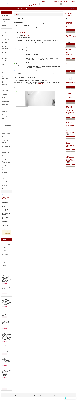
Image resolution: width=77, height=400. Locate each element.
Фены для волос (5, 169)
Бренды (12, 8)
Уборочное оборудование (5, 173)
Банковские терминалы (4, 110)
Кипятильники (5, 136)
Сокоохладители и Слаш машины (6, 93)
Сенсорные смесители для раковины (5, 140)
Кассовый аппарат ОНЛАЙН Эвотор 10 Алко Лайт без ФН (70, 160)
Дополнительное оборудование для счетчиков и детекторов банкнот (6, 83)
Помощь (4, 250)
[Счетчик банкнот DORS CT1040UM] (71, 64)
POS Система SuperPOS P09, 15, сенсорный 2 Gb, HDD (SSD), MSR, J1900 (70, 113)
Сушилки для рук (5, 152)
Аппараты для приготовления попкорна (5, 48)
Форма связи (4, 270)
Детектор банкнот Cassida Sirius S (70, 146)
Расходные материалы (4, 177)
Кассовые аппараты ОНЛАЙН (6, 20)
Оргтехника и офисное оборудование (5, 25)
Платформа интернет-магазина (33, 399)
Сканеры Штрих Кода (5, 117)
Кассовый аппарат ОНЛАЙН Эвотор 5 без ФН (70, 40)
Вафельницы (4, 67)
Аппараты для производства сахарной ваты (5, 60)
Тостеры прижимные (6, 101)
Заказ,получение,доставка (39, 8)
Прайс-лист (4, 257)
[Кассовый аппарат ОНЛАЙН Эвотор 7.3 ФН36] (71, 51)
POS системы (5, 104)
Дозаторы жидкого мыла (6, 156)
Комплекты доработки (4, 184)
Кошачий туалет (5, 181)
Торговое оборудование (26, 8)
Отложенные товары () (58, 1)
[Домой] (3, 8)
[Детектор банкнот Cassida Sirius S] (71, 142)
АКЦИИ (18, 8)
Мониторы (4, 29)
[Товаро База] (9, 3)
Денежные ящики (6, 114)
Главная (16, 14)
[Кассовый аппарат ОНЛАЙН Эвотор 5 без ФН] (71, 37)
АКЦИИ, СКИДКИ (6, 244)
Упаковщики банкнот (6, 133)
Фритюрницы (5, 107)
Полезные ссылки (6, 265)
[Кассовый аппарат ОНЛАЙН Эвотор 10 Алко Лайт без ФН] (71, 156)
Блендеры (4, 69)
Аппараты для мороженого (5, 43)
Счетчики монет (5, 130)
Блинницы (4, 64)
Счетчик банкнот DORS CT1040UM (70, 67)
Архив (3, 188)
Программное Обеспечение (5, 122)
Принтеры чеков (5, 32)
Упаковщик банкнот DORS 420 (70, 83)
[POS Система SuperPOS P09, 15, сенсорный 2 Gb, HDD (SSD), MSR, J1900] (71, 108)
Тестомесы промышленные (5, 98)
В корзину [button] (70, 58)
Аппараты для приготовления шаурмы (5, 54)
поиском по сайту (28, 35)
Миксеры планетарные (5, 77)
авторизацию (23, 32)
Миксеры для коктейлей (5, 73)
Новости (4, 259)
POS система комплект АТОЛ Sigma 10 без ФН (70, 97)
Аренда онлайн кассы (5, 16)
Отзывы (3, 262)
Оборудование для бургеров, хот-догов (6, 89)
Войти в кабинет (43, 1)
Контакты (49, 8)
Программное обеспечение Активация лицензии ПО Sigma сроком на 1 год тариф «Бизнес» (70, 132)
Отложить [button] (70, 31)
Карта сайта (4, 268)
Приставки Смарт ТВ (6, 39)
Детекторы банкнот (6, 125)
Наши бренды (5, 247)
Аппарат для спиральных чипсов (6, 36)
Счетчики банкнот (6, 128)
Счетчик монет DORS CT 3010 (70, 26)
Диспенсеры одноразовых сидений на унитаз (6, 161)
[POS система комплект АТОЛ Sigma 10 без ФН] (71, 93)
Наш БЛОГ (4, 242)
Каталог (6, 8)
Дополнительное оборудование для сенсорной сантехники (6, 147)
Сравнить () (66, 1)
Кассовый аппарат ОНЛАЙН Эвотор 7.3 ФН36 (70, 54)
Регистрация (50, 1)
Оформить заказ (72, 1)
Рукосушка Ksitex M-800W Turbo (6, 198)
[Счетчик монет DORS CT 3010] (71, 23)
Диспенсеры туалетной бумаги (6, 166)
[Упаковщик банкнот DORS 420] (71, 78)
